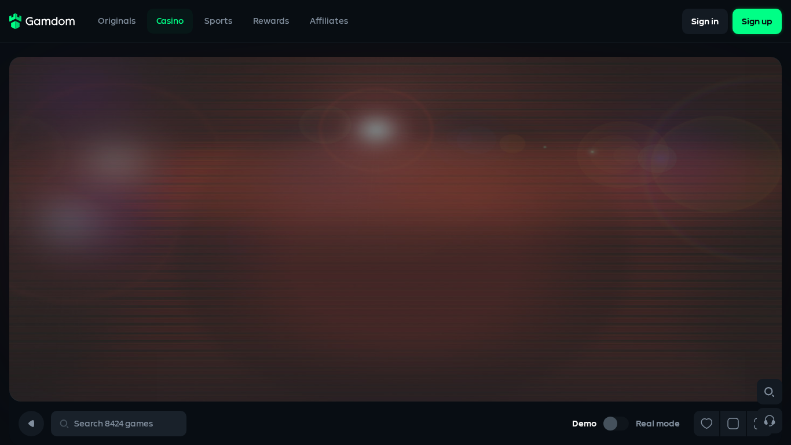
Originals (117, 21)
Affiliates (329, 21)
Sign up (757, 21)
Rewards (271, 21)
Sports (218, 21)
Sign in (705, 21)
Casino (170, 21)
